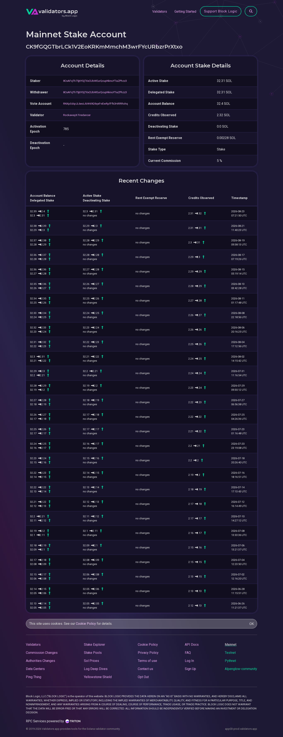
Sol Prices (91, 661)
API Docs (192, 645)
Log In (189, 661)
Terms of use (147, 661)
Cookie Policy (86, 624)
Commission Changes (42, 653)
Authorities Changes (40, 661)
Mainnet (230, 645)
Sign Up (190, 669)
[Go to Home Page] (52, 11)
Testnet (230, 653)
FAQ (188, 653)
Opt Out (143, 677)
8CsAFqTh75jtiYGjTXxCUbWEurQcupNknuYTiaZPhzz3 (95, 80)
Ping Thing (33, 677)
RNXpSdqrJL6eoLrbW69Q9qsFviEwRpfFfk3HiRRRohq (95, 103)
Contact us (145, 669)
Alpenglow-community (241, 669)
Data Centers (35, 669)
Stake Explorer (94, 645)
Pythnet (230, 661)
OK (251, 624)
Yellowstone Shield (98, 677)
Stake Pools (93, 653)
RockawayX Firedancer (77, 115)
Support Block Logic (220, 11)
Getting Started (185, 11)
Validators (159, 11)
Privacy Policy (148, 653)
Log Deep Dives (96, 669)
